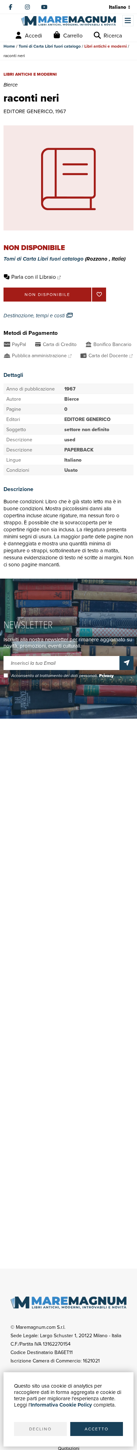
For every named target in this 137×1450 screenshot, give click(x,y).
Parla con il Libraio (33, 277)
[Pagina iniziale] (68, 21)
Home (9, 46)
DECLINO (40, 1429)
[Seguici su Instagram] (27, 7)
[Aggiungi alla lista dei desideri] (99, 295)
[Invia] (126, 663)
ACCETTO (97, 1429)
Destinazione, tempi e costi (35, 315)
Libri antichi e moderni (105, 46)
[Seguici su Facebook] (11, 7)
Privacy (106, 675)
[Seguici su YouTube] (44, 7)
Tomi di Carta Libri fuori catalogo (50, 46)
